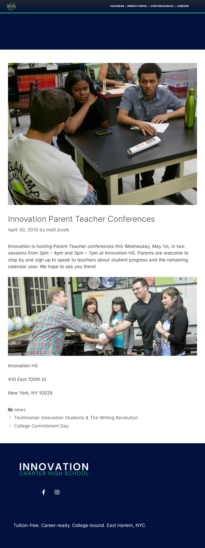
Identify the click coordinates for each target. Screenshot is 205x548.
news (20, 409)
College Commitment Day (41, 426)
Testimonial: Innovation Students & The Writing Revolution (76, 417)
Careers (183, 6)
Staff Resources (162, 6)
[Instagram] (57, 492)
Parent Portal (137, 6)
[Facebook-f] (43, 492)
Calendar (117, 6)
